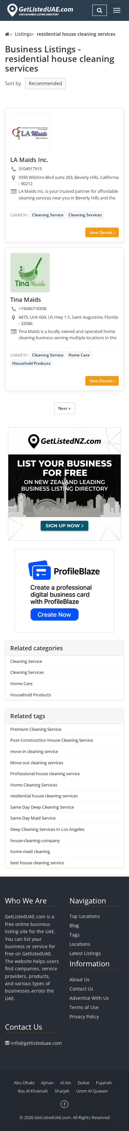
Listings (23, 34)
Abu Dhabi (24, 1083)
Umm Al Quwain (92, 1091)
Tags (74, 935)
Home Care (79, 355)
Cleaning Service (48, 215)
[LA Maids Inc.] (30, 132)
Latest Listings (85, 953)
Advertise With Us (89, 998)
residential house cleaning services (44, 796)
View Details (101, 232)
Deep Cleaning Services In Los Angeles (47, 829)
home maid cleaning (30, 851)
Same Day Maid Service (33, 818)
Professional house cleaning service (45, 774)
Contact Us (81, 989)
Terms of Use (84, 1007)
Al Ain (65, 1083)
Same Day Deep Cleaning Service (42, 807)
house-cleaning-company (35, 840)
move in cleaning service (34, 751)
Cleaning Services (85, 215)
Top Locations (84, 916)
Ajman (47, 1083)
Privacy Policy (84, 1016)
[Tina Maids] (30, 272)
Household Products (31, 363)
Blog (74, 925)
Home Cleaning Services (33, 785)
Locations (79, 944)
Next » (64, 408)
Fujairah (104, 1083)
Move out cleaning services (36, 763)
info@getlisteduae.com (36, 1043)
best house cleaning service (37, 863)
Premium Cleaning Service (35, 729)
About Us (79, 979)
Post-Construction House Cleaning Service (51, 740)
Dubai (83, 1083)
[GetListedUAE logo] (39, 10)
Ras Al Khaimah (33, 1091)
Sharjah (62, 1091)
